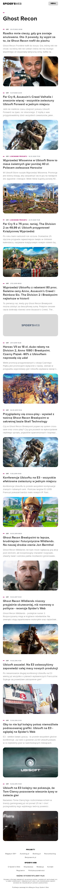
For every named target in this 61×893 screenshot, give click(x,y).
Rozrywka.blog (50, 854)
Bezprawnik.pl (30, 857)
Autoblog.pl (24, 854)
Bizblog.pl (37, 854)
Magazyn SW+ (10, 854)
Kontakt (50, 867)
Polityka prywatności (36, 870)
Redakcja (40, 867)
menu (53, 3)
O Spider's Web (14, 867)
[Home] (12, 3)
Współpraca (28, 867)
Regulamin (20, 870)
